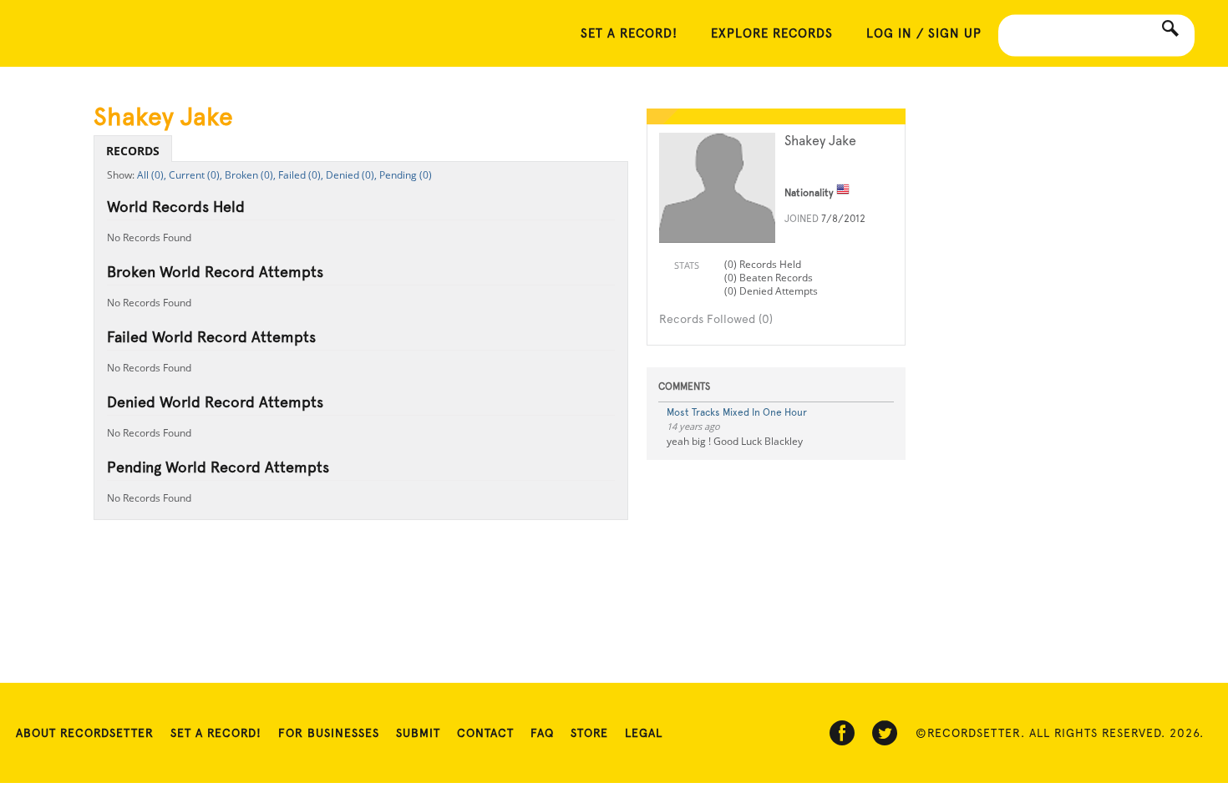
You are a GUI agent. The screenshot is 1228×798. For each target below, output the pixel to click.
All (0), (151, 175)
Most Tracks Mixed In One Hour (737, 412)
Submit (418, 733)
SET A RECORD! (629, 33)
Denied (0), (351, 175)
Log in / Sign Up (924, 33)
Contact (485, 733)
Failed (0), (300, 175)
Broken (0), (250, 175)
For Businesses (328, 733)
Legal (643, 733)
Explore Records (772, 33)
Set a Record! (215, 733)
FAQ (542, 733)
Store (589, 733)
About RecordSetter (85, 733)
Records (133, 151)
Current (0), (195, 175)
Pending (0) (405, 175)
